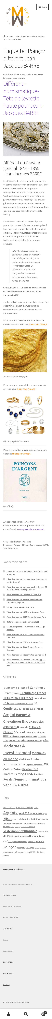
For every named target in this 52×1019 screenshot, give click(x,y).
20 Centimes (39, 698)
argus (45, 814)
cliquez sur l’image (38, 323)
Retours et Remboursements (12, 906)
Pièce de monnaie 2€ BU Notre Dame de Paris (26, 617)
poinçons (21, 847)
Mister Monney (34, 74)
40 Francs (29, 703)
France (25, 823)
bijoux (7, 819)
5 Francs (40, 693)
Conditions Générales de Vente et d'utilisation (17, 884)
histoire (42, 823)
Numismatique (14, 764)
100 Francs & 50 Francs (30, 708)
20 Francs (9, 703)
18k (17, 808)
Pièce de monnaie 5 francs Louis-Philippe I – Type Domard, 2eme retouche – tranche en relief (26, 662)
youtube (33, 852)
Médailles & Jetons (29, 759)
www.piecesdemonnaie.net (31, 529)
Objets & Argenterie (34, 764)
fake (13, 823)
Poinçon (10, 846)
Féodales (41, 732)
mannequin (25, 827)
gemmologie (34, 823)
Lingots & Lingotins (15, 740)
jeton (12, 827)
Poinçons (27, 541)
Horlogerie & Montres (26, 736)
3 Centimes (15, 693)
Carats (15, 819)
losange (17, 827)
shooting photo (8, 852)
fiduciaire (18, 823)
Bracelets (22, 727)
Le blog (5, 940)
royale (37, 848)
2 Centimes (35, 687)
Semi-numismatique (30, 779)
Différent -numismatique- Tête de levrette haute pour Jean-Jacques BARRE (23, 98)
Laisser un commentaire (14, 78)
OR (46, 764)
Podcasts (40, 841)
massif (32, 827)
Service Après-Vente (9, 895)
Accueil (10, 36)
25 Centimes (20, 704)
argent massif (36, 813)
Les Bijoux (6, 985)
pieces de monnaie (19, 842)
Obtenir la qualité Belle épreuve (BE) (22, 622)
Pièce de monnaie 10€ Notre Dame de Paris (25, 612)
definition (36, 819)
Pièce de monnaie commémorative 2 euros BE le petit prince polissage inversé (26, 588)
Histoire (18, 541)
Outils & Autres (12, 769)
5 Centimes (27, 693)
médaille (17, 836)
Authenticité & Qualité (10, 917)
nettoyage (25, 836)
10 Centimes (11, 698)
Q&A (32, 847)
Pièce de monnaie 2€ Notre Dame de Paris (24, 642)
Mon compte (8, 1014)
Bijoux (27, 721)
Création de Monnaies (25, 732)
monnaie (30, 831)
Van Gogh (25, 852)
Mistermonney (13, 831)
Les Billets (42, 736)
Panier (40, 1011)
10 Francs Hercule (9, 808)
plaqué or (31, 842)
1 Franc (22, 688)
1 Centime (10, 688)
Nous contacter (8, 951)
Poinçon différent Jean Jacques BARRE (31, 545)
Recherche (26, 1014)
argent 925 (22, 813)
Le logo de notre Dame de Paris (20, 607)
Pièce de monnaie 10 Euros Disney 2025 (23, 594)
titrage (18, 852)
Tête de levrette (10, 548)
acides (36, 808)
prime (28, 848)
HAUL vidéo (9, 736)
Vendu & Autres (15, 785)
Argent (9, 714)
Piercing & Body (23, 774)
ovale (10, 842)
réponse (43, 848)
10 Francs (26, 698)
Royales (8, 779)
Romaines (38, 774)
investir (6, 826)
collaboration (24, 819)
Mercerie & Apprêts (38, 740)
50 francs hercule (25, 807)
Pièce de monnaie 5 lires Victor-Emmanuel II (26, 655)
